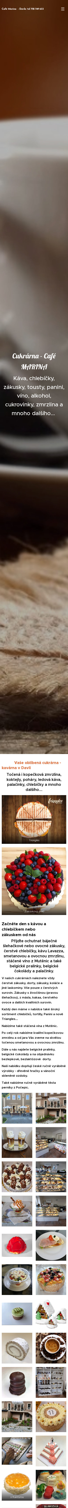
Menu (62, 8)
